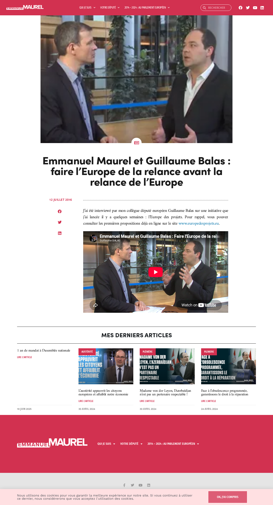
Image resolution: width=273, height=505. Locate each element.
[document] (136, 252)
